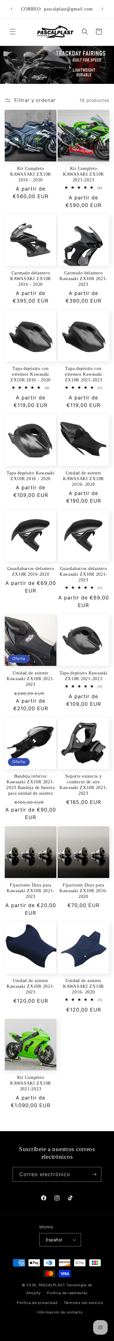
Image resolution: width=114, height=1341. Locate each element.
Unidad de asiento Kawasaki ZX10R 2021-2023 (30, 678)
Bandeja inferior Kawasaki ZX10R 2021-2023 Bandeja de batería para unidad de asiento (30, 785)
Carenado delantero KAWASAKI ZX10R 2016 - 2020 (30, 278)
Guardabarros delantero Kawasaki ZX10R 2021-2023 (83, 574)
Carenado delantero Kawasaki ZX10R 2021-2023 (83, 278)
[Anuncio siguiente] (102, 9)
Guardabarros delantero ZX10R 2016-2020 (30, 571)
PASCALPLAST (52, 1285)
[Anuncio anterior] (12, 9)
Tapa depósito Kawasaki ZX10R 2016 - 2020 (31, 475)
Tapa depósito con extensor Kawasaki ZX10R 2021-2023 (83, 374)
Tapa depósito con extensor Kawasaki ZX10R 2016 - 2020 (30, 374)
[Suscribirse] (94, 1174)
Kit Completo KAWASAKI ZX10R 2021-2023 (83, 174)
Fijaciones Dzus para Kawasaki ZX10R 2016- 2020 (83, 890)
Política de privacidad (37, 1302)
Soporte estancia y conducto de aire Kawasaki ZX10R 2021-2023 (83, 785)
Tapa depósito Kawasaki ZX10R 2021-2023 (84, 675)
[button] (13, 32)
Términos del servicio (84, 1302)
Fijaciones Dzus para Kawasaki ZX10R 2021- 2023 (30, 890)
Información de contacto (60, 1312)
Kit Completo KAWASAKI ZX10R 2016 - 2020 (30, 174)
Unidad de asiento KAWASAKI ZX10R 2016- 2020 (83, 478)
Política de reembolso (67, 1293)
